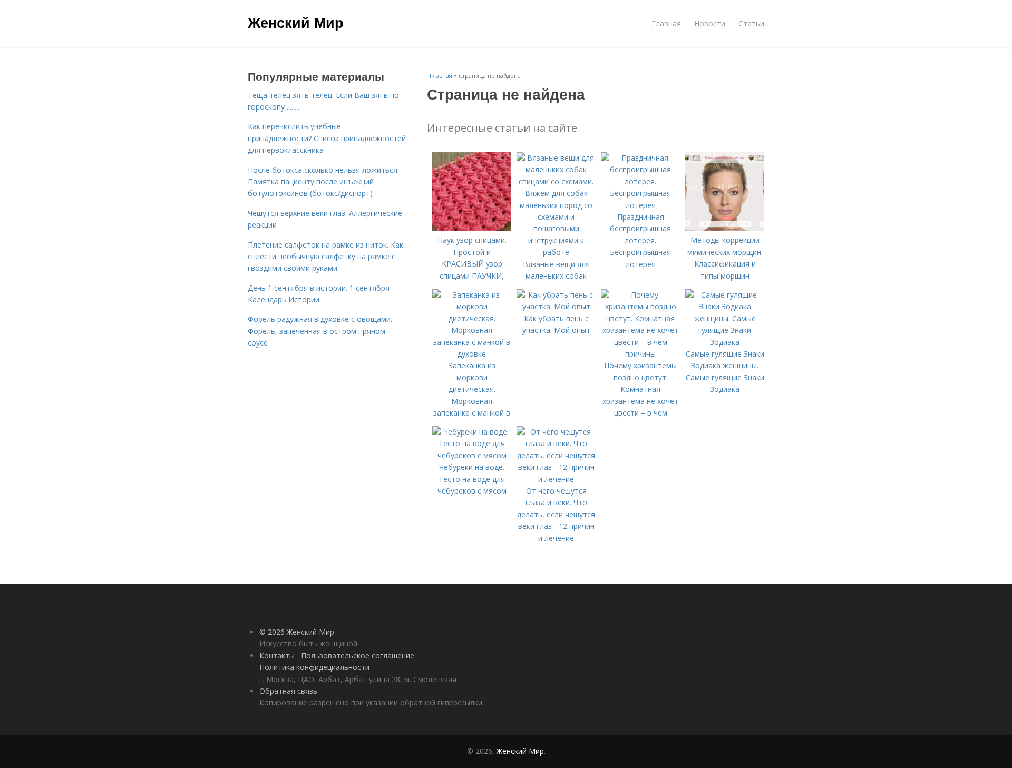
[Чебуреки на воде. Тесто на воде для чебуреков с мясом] (471, 455)
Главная (666, 23)
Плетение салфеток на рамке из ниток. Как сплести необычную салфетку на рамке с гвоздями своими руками (325, 256)
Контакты (277, 656)
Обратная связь (288, 691)
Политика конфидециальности (314, 667)
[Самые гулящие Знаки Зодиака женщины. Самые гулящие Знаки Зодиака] (724, 342)
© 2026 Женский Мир (296, 632)
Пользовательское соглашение (357, 656)
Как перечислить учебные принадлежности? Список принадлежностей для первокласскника (327, 138)
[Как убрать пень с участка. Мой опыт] (556, 306)
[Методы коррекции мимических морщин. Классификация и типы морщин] (724, 228)
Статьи (751, 23)
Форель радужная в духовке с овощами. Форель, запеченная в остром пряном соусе (320, 331)
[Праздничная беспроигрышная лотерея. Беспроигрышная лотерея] (640, 205)
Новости (709, 23)
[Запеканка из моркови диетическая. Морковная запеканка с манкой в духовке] (471, 354)
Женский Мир (296, 22)
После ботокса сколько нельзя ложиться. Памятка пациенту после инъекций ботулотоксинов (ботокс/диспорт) (323, 182)
